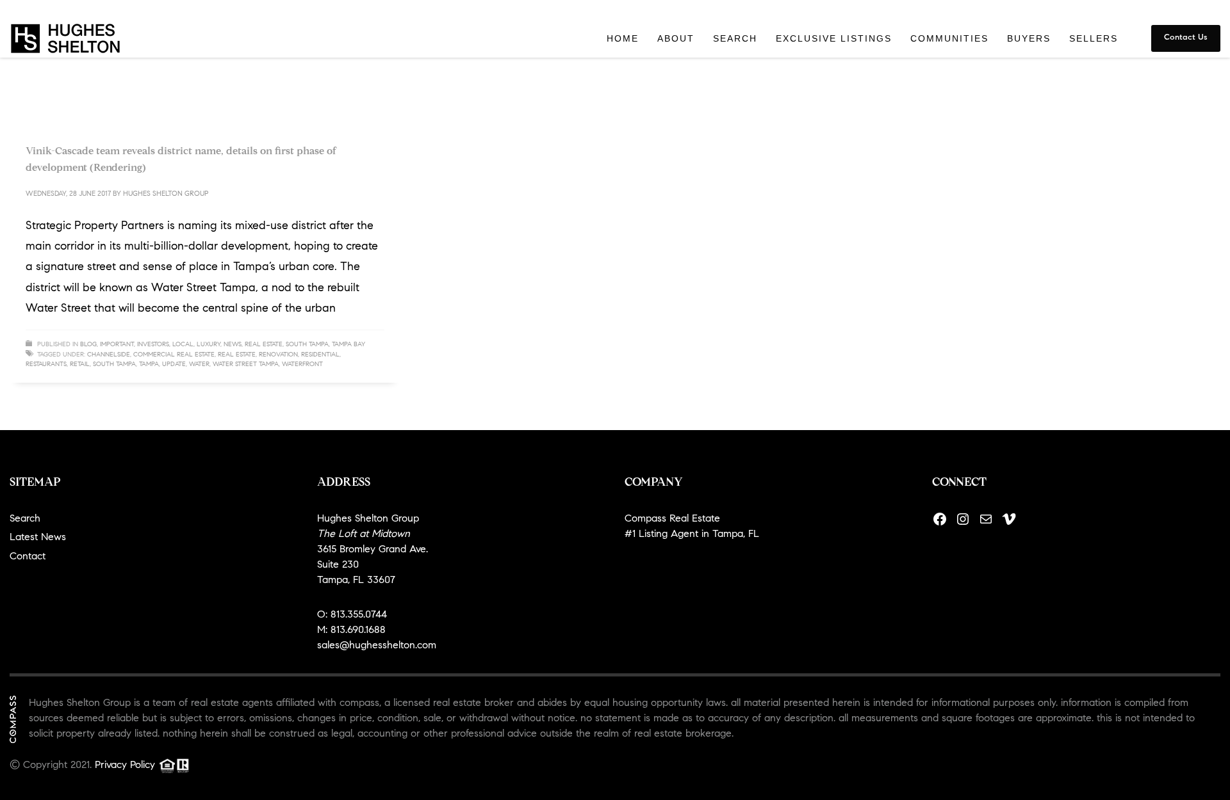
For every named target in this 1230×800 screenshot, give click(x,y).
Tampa (149, 365)
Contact (27, 557)
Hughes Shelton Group (165, 194)
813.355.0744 (359, 615)
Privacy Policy (125, 765)
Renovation (278, 355)
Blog (88, 345)
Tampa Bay (348, 345)
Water (199, 365)
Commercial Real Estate (174, 355)
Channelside (108, 355)
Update (174, 365)
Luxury (208, 345)
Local (182, 345)
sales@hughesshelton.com (376, 646)
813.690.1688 (358, 630)
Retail (80, 365)
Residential (320, 355)
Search (25, 519)
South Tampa (307, 345)
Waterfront (302, 365)
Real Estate (264, 345)
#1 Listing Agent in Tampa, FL (692, 534)
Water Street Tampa (246, 365)
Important (117, 345)
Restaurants (46, 365)
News (233, 345)
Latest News (38, 537)
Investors (153, 345)
